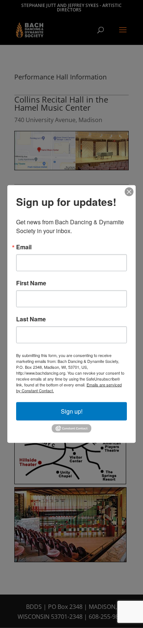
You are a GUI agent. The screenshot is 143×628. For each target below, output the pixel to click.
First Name (31, 283)
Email (24, 247)
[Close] (129, 192)
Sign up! (71, 411)
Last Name (31, 319)
